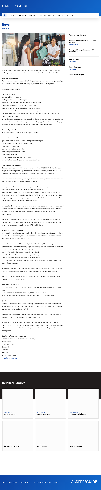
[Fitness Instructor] (18, 431)
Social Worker (76, 446)
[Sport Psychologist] (83, 399)
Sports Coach (74, 59)
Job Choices (5, 28)
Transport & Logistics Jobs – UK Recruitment (81, 51)
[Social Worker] (83, 431)
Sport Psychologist (76, 75)
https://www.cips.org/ (9, 358)
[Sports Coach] (18, 399)
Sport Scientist (75, 67)
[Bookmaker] (50, 431)
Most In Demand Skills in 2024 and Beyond (82, 41)
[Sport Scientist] (50, 399)
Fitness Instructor (12, 446)
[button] (5, 15)
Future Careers (73, 44)
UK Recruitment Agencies (76, 54)
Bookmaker (42, 446)
